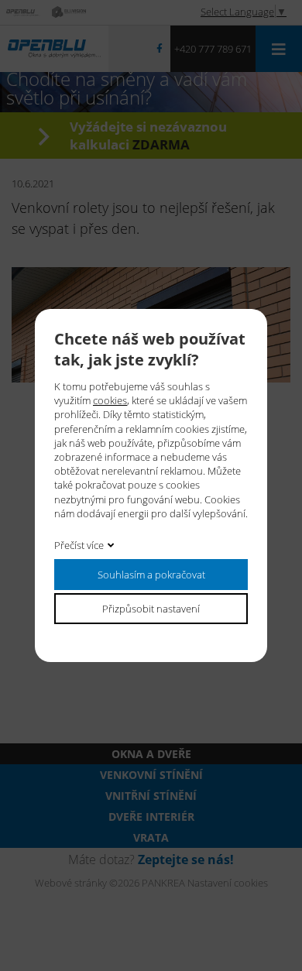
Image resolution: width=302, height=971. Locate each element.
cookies (110, 400)
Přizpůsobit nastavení (151, 608)
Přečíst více (79, 544)
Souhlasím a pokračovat (151, 574)
